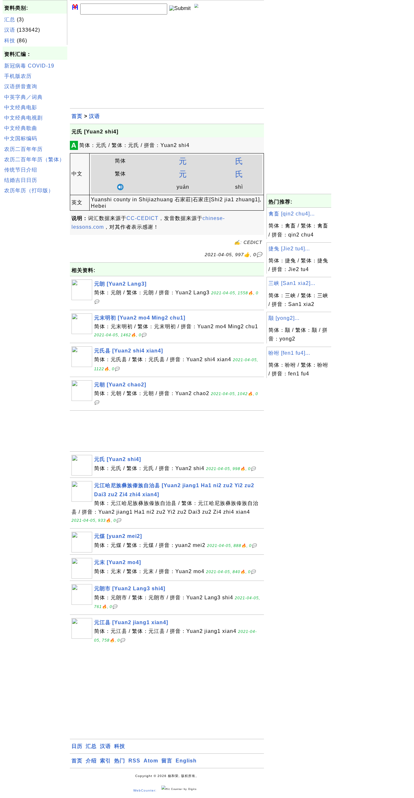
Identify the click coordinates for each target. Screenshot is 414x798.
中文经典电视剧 (23, 118)
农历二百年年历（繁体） (34, 159)
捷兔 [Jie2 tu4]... (289, 248)
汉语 (9, 30)
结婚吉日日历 (20, 180)
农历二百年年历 (23, 149)
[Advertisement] (35, 294)
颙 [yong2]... (284, 318)
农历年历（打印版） (29, 190)
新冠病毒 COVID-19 (29, 65)
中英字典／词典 (23, 97)
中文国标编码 (20, 138)
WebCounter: (145, 790)
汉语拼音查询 (20, 86)
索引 (105, 760)
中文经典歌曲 (20, 128)
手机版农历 (18, 76)
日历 (76, 746)
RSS (134, 760)
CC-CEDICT (142, 218)
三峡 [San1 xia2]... (291, 283)
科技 (9, 40)
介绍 (91, 760)
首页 (76, 116)
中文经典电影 (20, 107)
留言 (166, 760)
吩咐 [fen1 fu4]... (289, 353)
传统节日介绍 (20, 170)
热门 (119, 760)
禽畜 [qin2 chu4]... (291, 213)
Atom (151, 760)
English (186, 760)
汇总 (9, 19)
